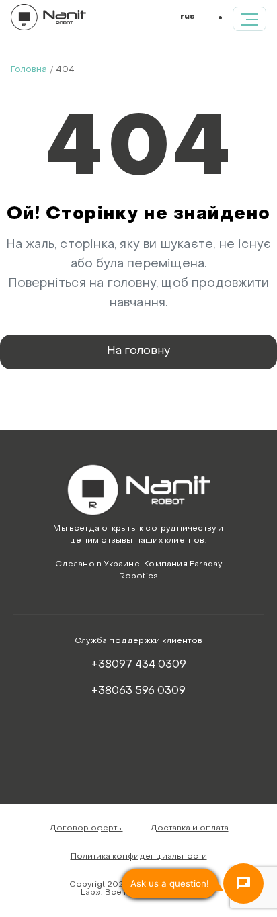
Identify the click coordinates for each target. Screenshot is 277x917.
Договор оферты (86, 828)
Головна (29, 69)
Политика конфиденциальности (139, 857)
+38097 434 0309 (138, 665)
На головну (138, 351)
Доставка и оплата (189, 828)
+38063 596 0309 (138, 691)
